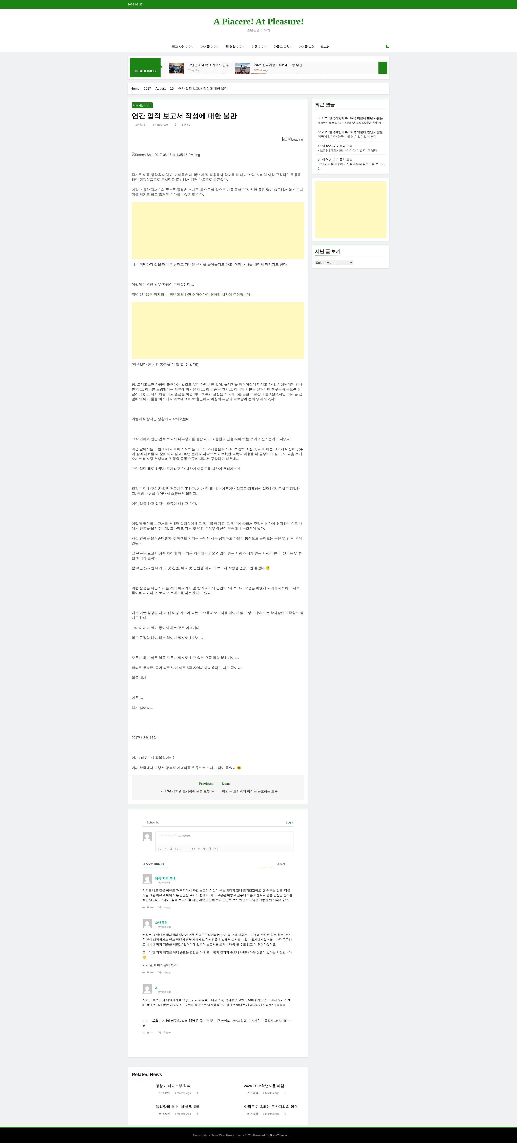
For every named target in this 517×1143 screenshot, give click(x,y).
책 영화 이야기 (236, 46)
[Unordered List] (188, 848)
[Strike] (176, 848)
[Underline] (171, 848)
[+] (215, 848)
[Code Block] (199, 848)
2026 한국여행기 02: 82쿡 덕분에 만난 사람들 (352, 118)
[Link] (205, 848)
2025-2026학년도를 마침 (264, 1086)
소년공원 (141, 124)
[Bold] (159, 848)
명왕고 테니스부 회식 (173, 1086)
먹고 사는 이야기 (183, 46)
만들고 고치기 (283, 46)
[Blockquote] (193, 848)
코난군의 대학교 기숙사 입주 (208, 65)
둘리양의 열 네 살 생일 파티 (178, 1107)
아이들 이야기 (210, 46)
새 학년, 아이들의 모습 (337, 145)
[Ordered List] (182, 848)
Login (289, 822)
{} (210, 848)
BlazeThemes (279, 1135)
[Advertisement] (218, 230)
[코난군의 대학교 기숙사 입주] (176, 70)
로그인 (325, 46)
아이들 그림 (307, 46)
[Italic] (165, 848)
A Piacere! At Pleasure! (258, 21)
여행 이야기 (260, 46)
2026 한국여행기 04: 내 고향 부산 (278, 65)
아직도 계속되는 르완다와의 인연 (271, 1107)
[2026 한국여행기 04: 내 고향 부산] (242, 70)
